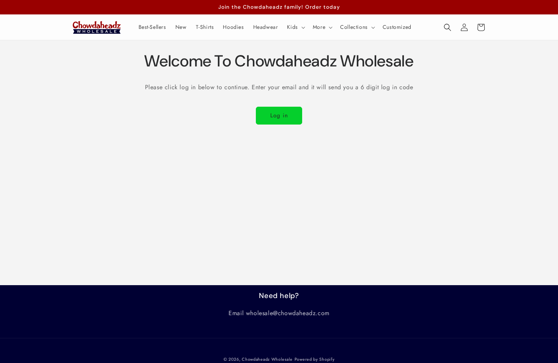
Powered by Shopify (315, 359)
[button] (295, 27)
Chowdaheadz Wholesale (267, 359)
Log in (279, 115)
